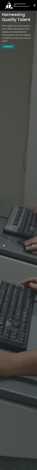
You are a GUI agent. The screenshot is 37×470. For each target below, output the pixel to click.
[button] (4, 245)
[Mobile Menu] (34, 5)
